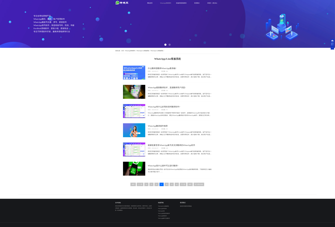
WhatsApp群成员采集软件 (164, 213)
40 (176, 184)
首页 (133, 184)
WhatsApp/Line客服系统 (143, 50)
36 (156, 184)
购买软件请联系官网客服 (186, 206)
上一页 (140, 184)
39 (171, 184)
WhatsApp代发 (161, 211)
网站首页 (149, 3)
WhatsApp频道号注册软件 (164, 218)
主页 (122, 50)
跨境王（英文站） (212, 3)
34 (146, 184)
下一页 (183, 184)
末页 (190, 184)
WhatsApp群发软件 (162, 215)
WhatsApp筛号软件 (162, 208)
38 (166, 184)
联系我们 (197, 3)
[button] (165, 45)
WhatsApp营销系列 (130, 50)
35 (151, 184)
